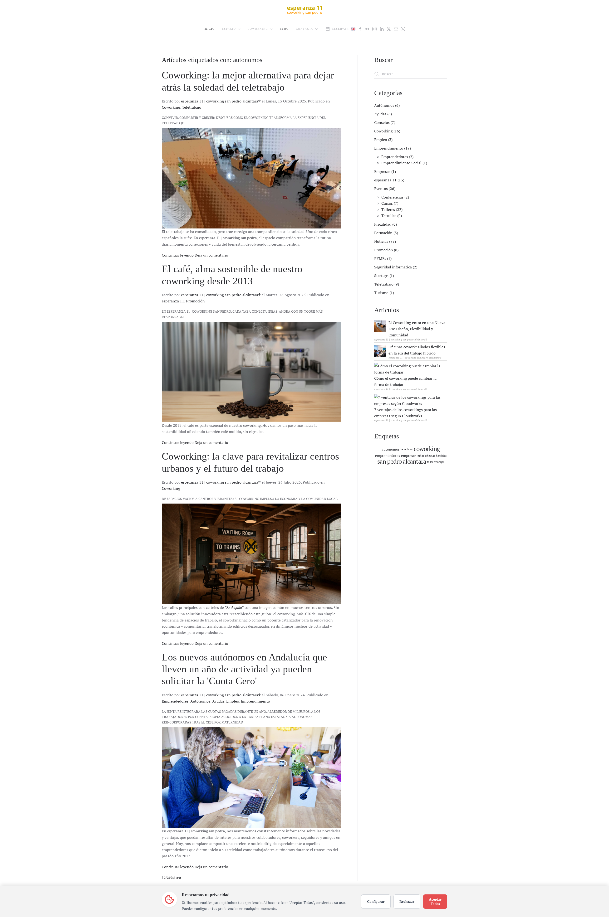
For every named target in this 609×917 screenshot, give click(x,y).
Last (177, 877)
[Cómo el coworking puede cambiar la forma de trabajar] (409, 368)
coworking (427, 449)
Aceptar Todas (435, 901)
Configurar (376, 901)
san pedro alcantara (401, 461)
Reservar (340, 28)
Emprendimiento (255, 701)
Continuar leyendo (178, 255)
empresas (409, 455)
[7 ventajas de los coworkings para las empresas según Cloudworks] (409, 400)
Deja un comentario (211, 255)
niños (420, 455)
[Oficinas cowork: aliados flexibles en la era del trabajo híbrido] (380, 350)
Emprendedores (175, 701)
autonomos (391, 449)
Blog (284, 28)
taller (430, 462)
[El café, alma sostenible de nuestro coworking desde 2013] (251, 372)
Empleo (232, 701)
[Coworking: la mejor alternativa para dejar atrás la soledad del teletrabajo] (251, 178)
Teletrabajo (191, 107)
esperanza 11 (173, 301)
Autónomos (200, 701)
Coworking (171, 107)
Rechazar (406, 901)
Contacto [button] (305, 28)
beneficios (407, 449)
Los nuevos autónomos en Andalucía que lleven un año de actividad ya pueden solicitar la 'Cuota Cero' (244, 669)
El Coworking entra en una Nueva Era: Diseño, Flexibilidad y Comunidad (416, 329)
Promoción (195, 301)
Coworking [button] (258, 28)
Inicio (209, 28)
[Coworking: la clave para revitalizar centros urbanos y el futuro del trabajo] (251, 554)
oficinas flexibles (436, 455)
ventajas (439, 462)
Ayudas (218, 701)
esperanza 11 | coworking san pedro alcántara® (221, 101)
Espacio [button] (229, 28)
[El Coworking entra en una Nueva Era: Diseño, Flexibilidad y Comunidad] (380, 326)
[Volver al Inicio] (304, 10)
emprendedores (387, 455)
